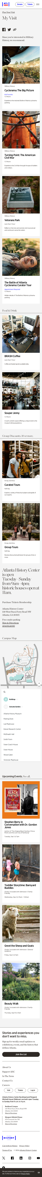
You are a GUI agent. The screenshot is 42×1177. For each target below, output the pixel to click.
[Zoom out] (39, 686)
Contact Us (7, 1080)
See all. (26, 776)
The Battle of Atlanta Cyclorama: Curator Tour (17, 284)
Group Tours (11, 547)
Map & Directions (10, 622)
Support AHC (8, 1071)
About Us (6, 1067)
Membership (25, 602)
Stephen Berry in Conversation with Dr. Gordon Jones (20, 824)
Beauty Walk (11, 1003)
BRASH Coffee (12, 356)
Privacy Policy (25, 1174)
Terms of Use (7, 1150)
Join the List (21, 1054)
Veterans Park (12, 220)
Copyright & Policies (9, 1146)
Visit (8, 1090)
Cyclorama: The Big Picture (19, 90)
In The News (8, 1076)
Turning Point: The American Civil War (19, 156)
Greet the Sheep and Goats (19, 945)
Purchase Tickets (10, 602)
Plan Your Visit (8, 12)
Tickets (29, 4)
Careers (6, 1085)
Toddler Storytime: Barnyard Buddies (20, 886)
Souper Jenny (11, 413)
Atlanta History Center (28, 1150)
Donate (19, 4)
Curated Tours (12, 484)
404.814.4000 (8, 626)
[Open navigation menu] (38, 4)
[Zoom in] (39, 683)
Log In (33, 1090)
